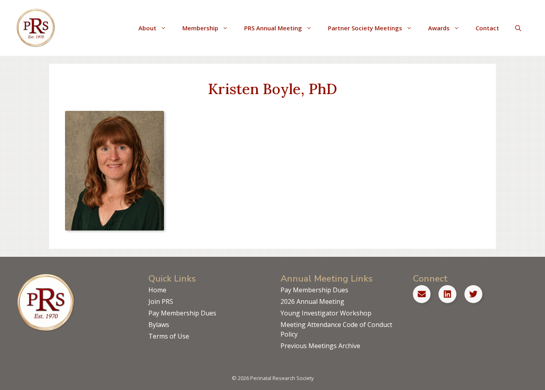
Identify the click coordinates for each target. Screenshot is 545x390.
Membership (200, 28)
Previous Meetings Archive (320, 345)
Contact (487, 28)
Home (157, 290)
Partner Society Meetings (365, 28)
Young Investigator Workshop (325, 313)
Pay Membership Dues (182, 313)
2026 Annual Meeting (312, 301)
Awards (439, 28)
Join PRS (160, 301)
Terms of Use (168, 336)
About (147, 28)
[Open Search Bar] (518, 28)
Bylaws (158, 324)
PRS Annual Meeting (273, 28)
